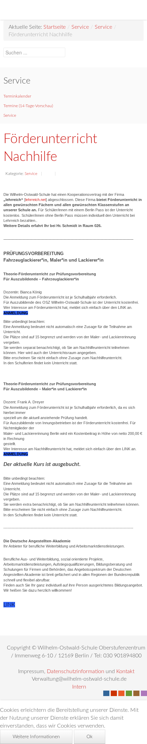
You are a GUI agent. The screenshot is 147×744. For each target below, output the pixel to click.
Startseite (54, 27)
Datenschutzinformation (75, 671)
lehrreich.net (35, 200)
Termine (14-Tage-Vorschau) (28, 106)
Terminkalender (17, 96)
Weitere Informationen (36, 736)
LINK (9, 604)
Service (80, 27)
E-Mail (62, 174)
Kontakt (125, 671)
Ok (89, 736)
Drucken (48, 174)
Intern (79, 687)
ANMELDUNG (15, 313)
